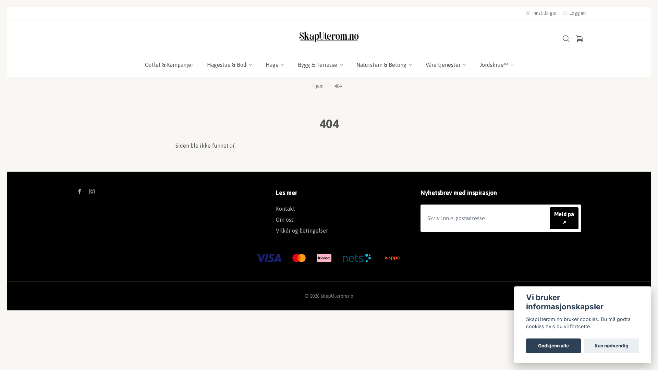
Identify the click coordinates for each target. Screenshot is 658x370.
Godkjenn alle (553, 345)
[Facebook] (79, 191)
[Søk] (566, 39)
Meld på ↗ (564, 218)
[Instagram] (92, 191)
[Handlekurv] (580, 39)
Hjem (318, 86)
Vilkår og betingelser (302, 230)
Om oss (285, 220)
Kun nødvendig (612, 345)
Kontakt (285, 209)
